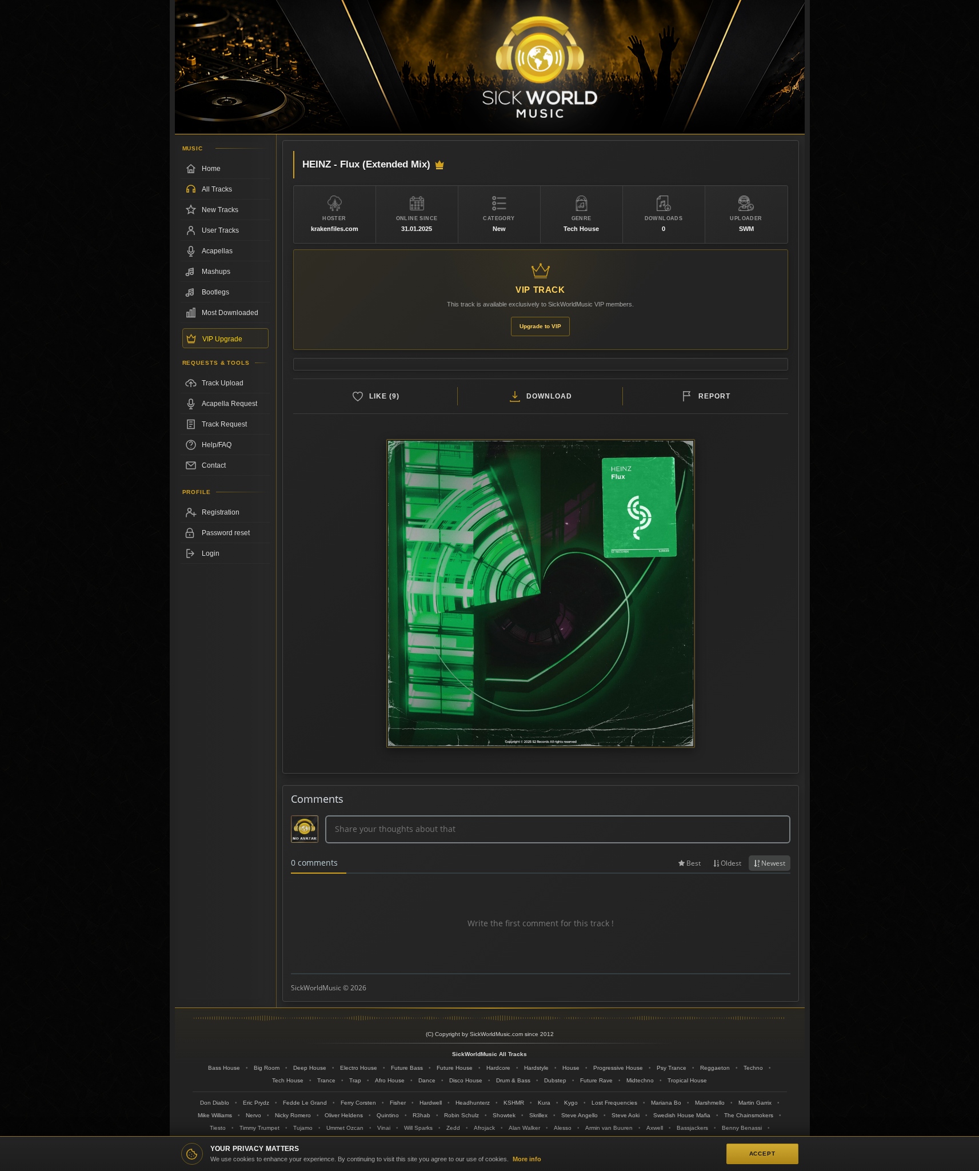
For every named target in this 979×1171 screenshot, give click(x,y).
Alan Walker (524, 1128)
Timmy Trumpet (259, 1128)
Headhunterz (472, 1103)
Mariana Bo (666, 1103)
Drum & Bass (513, 1080)
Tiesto (218, 1128)
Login (210, 553)
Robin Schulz (461, 1115)
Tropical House (687, 1080)
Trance (326, 1080)
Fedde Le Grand (305, 1103)
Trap (355, 1080)
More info (527, 1159)
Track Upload (222, 383)
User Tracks (220, 230)
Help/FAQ (216, 445)
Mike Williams (215, 1115)
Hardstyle (536, 1068)
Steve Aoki (626, 1115)
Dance (426, 1080)
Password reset (226, 533)
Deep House (309, 1068)
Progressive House (618, 1068)
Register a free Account (225, 512)
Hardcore (498, 1068)
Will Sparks (418, 1128)
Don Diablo (214, 1103)
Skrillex (538, 1115)
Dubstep (555, 1080)
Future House (455, 1068)
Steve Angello (579, 1115)
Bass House (224, 1068)
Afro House (390, 1080)
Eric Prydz (256, 1103)
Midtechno (640, 1080)
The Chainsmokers (748, 1115)
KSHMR (514, 1103)
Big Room (266, 1068)
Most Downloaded (230, 313)
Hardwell (430, 1103)
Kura (544, 1103)
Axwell (654, 1128)
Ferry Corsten (358, 1103)
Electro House (358, 1068)
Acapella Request (229, 404)
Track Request (224, 424)
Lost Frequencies (614, 1103)
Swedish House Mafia (681, 1115)
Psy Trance (671, 1068)
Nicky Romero (293, 1115)
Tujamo (303, 1128)
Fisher (398, 1103)
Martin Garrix (755, 1103)
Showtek (504, 1115)
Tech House (287, 1080)
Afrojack (484, 1128)
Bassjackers (692, 1128)
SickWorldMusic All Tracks (489, 1054)
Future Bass (407, 1068)
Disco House (465, 1080)
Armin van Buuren (609, 1128)
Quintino (388, 1115)
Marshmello (710, 1103)
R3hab (421, 1115)
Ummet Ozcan (344, 1128)
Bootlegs (215, 292)
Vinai (383, 1128)
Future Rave (596, 1080)
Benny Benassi (742, 1128)
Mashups (216, 272)
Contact (214, 465)
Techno (753, 1068)
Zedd (453, 1128)
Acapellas (217, 251)
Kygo (571, 1103)
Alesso (563, 1128)
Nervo (253, 1115)
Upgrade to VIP (540, 326)
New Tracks (220, 210)
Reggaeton (715, 1068)
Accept (762, 1153)
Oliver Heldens (344, 1115)
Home (211, 169)
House (571, 1068)
